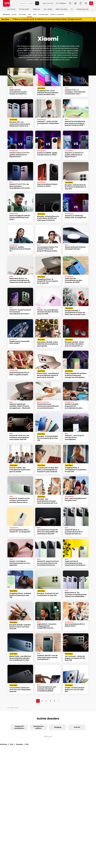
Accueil (14, 14)
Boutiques (75, 3)
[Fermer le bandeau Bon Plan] (94, 19)
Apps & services (48, 3)
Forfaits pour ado (82, 9)
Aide (70, 3)
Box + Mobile (48, 9)
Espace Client (91, 3)
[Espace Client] (90, 3)
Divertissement (43, 14)
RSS (27, 744)
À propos (19, 744)
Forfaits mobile (24, 9)
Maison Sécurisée (61, 9)
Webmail (85, 3)
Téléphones (36, 9)
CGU (11, 744)
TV (72, 9)
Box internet (11, 9)
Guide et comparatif (57, 14)
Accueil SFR (6, 3)
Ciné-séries (22, 14)
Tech (29, 14)
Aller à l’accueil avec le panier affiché (80, 3)
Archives (3, 744)
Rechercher (37, 3)
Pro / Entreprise (61, 3)
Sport (35, 14)
